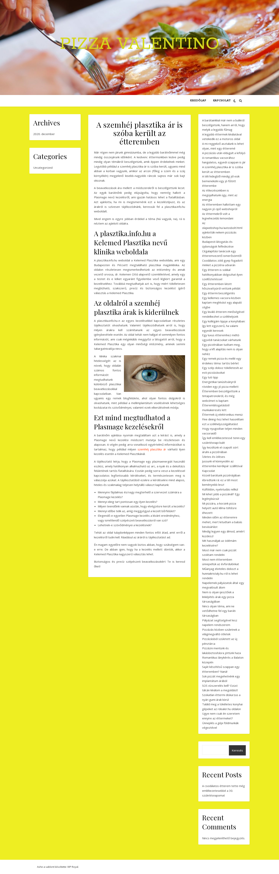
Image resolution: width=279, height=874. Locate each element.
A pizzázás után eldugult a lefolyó (223, 153)
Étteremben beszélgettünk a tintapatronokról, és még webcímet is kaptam (221, 395)
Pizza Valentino (139, 44)
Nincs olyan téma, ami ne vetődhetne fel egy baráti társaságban (219, 610)
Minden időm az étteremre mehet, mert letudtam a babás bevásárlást (222, 521)
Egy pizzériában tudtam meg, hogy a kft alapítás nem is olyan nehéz (222, 349)
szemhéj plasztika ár (152, 449)
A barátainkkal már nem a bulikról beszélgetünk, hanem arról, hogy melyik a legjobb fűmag (223, 124)
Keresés (237, 750)
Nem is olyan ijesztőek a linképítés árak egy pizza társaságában (218, 596)
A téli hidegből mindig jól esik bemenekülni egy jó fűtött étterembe (221, 180)
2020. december (44, 134)
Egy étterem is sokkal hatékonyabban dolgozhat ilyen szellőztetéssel (222, 274)
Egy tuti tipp (210, 377)
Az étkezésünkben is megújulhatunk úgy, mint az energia (219, 195)
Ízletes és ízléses (213, 457)
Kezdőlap (198, 100)
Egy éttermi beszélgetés (218, 293)
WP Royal (72, 866)
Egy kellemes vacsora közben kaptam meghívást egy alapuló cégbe (222, 302)
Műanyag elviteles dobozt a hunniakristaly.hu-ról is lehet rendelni (220, 573)
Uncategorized (43, 167)
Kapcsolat (222, 100)
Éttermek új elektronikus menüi (222, 414)
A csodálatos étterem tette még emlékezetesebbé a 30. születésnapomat (223, 790)
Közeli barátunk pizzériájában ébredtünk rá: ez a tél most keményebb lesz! (221, 479)
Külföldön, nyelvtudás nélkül (220, 489)
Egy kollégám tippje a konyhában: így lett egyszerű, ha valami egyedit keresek (223, 325)
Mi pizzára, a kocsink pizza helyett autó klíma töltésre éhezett (219, 508)
